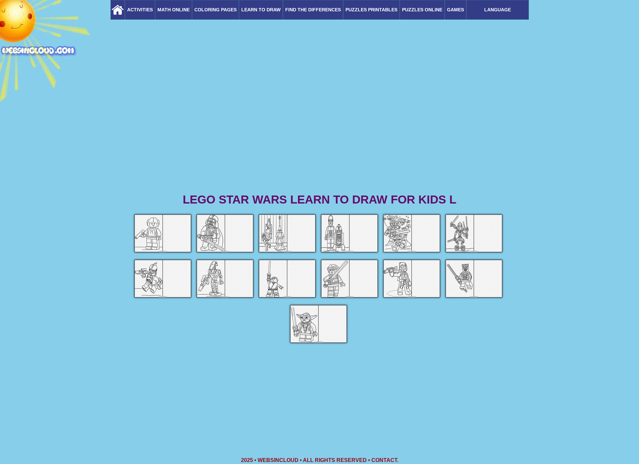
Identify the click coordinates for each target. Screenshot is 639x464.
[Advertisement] (319, 140)
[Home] (117, 10)
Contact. (384, 460)
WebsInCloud (278, 460)
